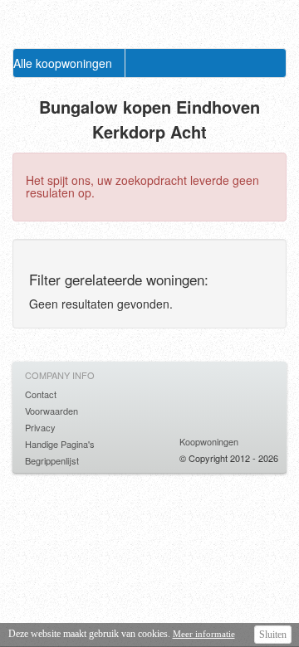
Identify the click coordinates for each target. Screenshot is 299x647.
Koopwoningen (208, 441)
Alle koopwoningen (62, 63)
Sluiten (273, 634)
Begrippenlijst (52, 460)
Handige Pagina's (60, 443)
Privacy (40, 427)
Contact (40, 394)
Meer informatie (204, 634)
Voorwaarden (51, 410)
